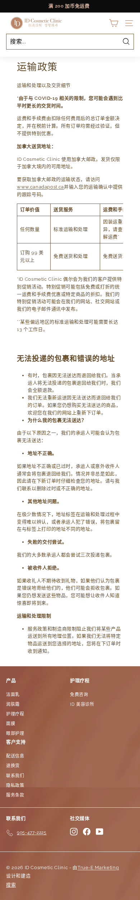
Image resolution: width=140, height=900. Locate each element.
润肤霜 (13, 704)
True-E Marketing (98, 867)
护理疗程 (15, 714)
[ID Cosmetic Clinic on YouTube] (99, 831)
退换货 (13, 765)
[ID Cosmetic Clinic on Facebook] (86, 831)
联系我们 (15, 775)
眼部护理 (15, 733)
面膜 (10, 723)
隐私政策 (15, 785)
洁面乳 (13, 694)
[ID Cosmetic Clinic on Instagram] (74, 831)
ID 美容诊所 (82, 704)
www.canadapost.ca (40, 187)
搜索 (11, 884)
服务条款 (15, 795)
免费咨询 (79, 694)
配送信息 (15, 756)
